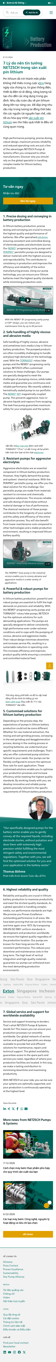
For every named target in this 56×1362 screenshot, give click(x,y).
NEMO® (12, 248)
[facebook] (19, 1352)
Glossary (8, 1261)
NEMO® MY (14, 394)
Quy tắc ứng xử (11, 1314)
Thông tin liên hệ (12, 1322)
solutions (43, 237)
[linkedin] (4, 1352)
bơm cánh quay (13, 701)
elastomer (39, 452)
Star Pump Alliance (13, 1276)
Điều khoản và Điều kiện (17, 1329)
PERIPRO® (8, 252)
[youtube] (9, 1352)
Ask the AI (33, 12)
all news (28, 1234)
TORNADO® (26, 360)
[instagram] (14, 1352)
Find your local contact (16, 1342)
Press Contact (10, 1265)
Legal (6, 1309)
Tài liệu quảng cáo (13, 1290)
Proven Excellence (13, 1269)
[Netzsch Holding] (4, 3)
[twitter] (24, 1352)
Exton (7, 991)
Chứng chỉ (8, 1293)
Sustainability (10, 1273)
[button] (28, 300)
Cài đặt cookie (11, 1318)
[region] (28, 300)
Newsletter (9, 1346)
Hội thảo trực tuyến (14, 1301)
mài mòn (24, 445)
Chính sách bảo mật (14, 1325)
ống (41, 83)
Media (6, 1284)
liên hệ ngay (28, 201)
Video (6, 1297)
